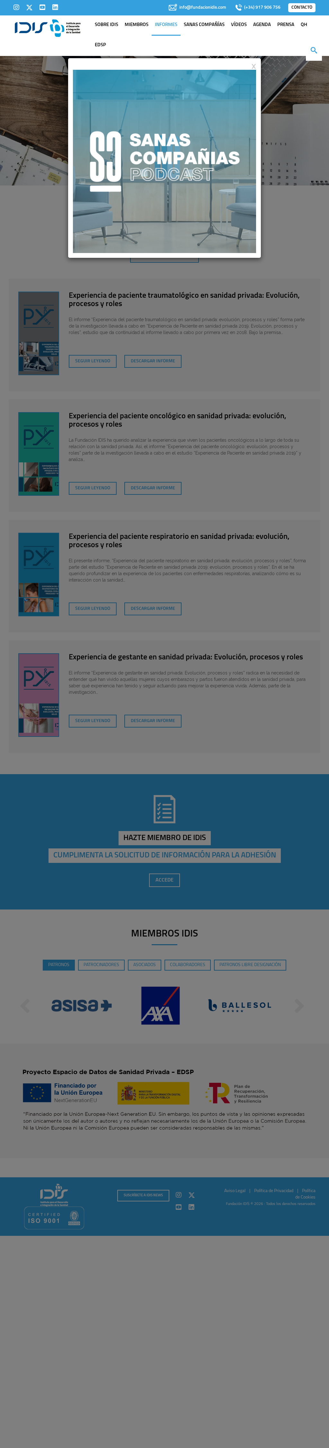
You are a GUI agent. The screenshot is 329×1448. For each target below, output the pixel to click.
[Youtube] (42, 7)
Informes (166, 25)
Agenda (262, 25)
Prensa (285, 25)
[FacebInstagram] (16, 7)
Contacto (301, 7)
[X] (29, 7)
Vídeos (239, 25)
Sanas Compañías (204, 25)
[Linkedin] (55, 7)
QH (304, 25)
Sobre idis (106, 25)
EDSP (100, 45)
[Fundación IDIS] (48, 27)
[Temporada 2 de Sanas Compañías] (164, 161)
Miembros (136, 25)
